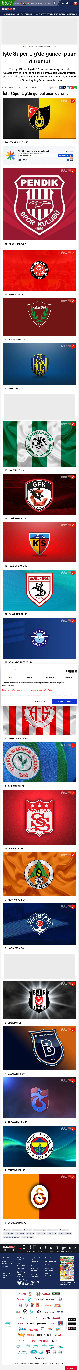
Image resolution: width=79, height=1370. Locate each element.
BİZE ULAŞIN (48, 1275)
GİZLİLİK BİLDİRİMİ (34, 1275)
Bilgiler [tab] (30, 677)
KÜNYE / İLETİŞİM (34, 1270)
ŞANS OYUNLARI (20, 1264)
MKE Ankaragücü (27, 1237)
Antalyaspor (17, 1230)
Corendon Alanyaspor (11, 1237)
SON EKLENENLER (9, 14)
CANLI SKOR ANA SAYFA (7, 3)
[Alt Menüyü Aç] (14, 9)
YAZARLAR (6, 1267)
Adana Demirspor (39, 1230)
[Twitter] (64, 87)
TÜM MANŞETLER (7, 1262)
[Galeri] (67, 3)
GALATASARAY (41, 14)
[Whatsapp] (75, 87)
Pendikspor (41, 1233)
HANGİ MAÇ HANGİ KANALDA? (6, 1276)
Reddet (14, 669)
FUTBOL (62, 14)
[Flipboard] (71, 87)
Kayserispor (64, 1230)
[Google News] (51, 87)
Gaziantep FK (8, 1233)
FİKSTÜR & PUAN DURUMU (20, 1274)
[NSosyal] (68, 87)
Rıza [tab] (10, 677)
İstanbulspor (52, 1233)
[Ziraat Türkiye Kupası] (75, 3)
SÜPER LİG (20, 1269)
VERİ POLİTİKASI (35, 1281)
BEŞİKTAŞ (20, 14)
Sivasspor (27, 1230)
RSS (32, 1265)
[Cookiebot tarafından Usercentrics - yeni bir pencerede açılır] (68, 671)
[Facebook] (61, 87)
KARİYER (48, 1265)
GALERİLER (49, 1258)
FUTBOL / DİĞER (20, 1259)
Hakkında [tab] (68, 677)
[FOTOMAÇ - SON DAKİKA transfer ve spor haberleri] (7, 9)
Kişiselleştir (38, 701)
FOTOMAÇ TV (50, 1261)
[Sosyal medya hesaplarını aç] (71, 3)
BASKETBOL (70, 14)
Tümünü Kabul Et (64, 701)
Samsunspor (52, 1230)
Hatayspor (30, 1233)
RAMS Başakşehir (65, 1233)
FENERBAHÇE (29, 14)
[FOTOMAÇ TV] (63, 3)
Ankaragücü (20, 1233)
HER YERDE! (9, 1250)
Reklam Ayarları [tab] (49, 677)
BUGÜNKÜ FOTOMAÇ (49, 1269)
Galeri (22, 46)
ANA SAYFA (6, 1258)
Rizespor (7, 1230)
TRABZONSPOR (52, 14)
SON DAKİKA (71, 1368)
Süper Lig (30, 46)
